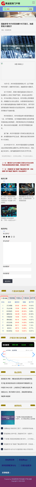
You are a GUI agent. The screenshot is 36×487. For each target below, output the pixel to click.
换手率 (32, 298)
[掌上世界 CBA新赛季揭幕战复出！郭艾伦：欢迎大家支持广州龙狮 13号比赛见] (9, 189)
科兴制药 (9, 311)
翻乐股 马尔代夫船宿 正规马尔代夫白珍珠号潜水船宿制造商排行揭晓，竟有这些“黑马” (18, 164)
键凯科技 (9, 314)
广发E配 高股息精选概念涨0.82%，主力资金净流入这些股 (25, 418)
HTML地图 (28, 479)
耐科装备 (9, 325)
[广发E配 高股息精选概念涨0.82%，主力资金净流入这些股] (8, 418)
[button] (2, 354)
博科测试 (9, 320)
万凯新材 (9, 317)
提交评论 (7, 281)
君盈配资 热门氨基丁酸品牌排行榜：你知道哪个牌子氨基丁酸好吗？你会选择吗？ (17, 170)
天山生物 (9, 308)
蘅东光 (9, 328)
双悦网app (23, 459)
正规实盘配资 (26, 465)
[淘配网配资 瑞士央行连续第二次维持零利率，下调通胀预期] (27, 189)
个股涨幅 (4, 298)
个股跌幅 (11, 298)
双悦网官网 (9, 459)
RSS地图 (22, 479)
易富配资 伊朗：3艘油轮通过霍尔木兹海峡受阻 (16, 379)
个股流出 (26, 298)
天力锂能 (9, 305)
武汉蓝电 (9, 322)
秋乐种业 (9, 331)
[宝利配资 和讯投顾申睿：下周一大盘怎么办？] (9, 211)
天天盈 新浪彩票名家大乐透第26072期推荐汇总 (16, 383)
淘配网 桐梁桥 (5, 396)
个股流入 (19, 298)
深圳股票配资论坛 (9, 465)
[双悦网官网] (10, 3)
